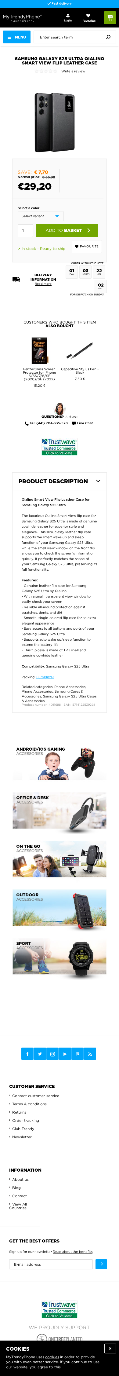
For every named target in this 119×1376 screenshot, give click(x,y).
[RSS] (90, 1054)
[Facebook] (27, 1054)
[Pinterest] (77, 1054)
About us (20, 1179)
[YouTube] (65, 1054)
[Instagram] (52, 1054)
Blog (16, 1188)
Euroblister (45, 677)
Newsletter (22, 1137)
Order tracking (25, 1120)
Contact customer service (35, 1096)
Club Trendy (23, 1129)
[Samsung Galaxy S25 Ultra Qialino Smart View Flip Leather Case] (54, 116)
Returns (19, 1112)
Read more (43, 283)
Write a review (73, 71)
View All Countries (18, 1206)
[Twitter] (40, 1054)
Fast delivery (61, 3)
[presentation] (76, 37)
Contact (19, 1196)
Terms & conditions (29, 1104)
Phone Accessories (69, 687)
